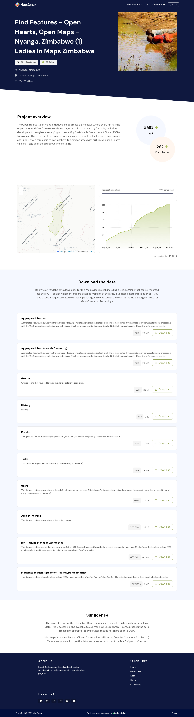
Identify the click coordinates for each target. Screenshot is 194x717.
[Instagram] (54, 701)
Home (133, 667)
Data (147, 4)
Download (164, 332)
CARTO (91, 251)
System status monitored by (99, 713)
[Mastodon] (47, 701)
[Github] (60, 701)
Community (158, 4)
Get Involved (134, 4)
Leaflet (61, 251)
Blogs (133, 680)
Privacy (175, 713)
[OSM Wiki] (67, 701)
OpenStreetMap (72, 251)
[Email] (73, 701)
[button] (21, 189)
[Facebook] (40, 701)
